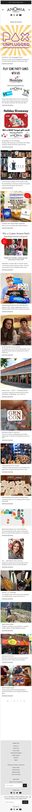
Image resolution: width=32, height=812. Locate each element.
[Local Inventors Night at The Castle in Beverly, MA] (16, 165)
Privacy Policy (16, 767)
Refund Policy (16, 769)
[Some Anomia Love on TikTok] (16, 330)
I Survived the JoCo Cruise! (10, 465)
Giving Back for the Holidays (11, 141)
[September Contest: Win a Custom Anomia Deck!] (16, 247)
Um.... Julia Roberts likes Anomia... (12, 561)
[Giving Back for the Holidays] (16, 124)
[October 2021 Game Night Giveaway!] (16, 207)
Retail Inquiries (16, 755)
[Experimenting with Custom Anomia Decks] (16, 486)
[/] (16, 9)
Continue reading (7, 63)
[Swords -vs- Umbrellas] (16, 581)
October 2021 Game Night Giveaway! (13, 223)
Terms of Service (16, 774)
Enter (25, 802)
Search (16, 760)
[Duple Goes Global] (16, 613)
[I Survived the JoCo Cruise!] (16, 454)
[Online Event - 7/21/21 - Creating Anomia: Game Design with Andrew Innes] (16, 374)
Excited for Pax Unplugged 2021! (12, 57)
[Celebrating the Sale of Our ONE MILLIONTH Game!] (16, 289)
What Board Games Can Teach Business (14, 529)
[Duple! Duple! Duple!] (16, 676)
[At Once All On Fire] (16, 645)
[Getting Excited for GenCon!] (16, 416)
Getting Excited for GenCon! (10, 432)
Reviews (16, 757)
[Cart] (29, 10)
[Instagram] (14, 14)
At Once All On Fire (8, 656)
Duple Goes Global (7, 624)
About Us (16, 746)
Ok (25, 785)
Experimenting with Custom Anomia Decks (15, 497)
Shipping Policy (16, 772)
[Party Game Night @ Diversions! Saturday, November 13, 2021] (16, 83)
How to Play (16, 750)
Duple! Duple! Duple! (8, 687)
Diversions (17, 101)
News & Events (16, 22)
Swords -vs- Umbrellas (9, 592)
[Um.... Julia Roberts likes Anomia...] (16, 549)
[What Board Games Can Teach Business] (16, 518)
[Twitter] (17, 14)
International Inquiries (16, 753)
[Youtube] (20, 14)
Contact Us (16, 748)
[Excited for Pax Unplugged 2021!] (16, 41)
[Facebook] (11, 14)
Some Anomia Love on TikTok (11, 347)
